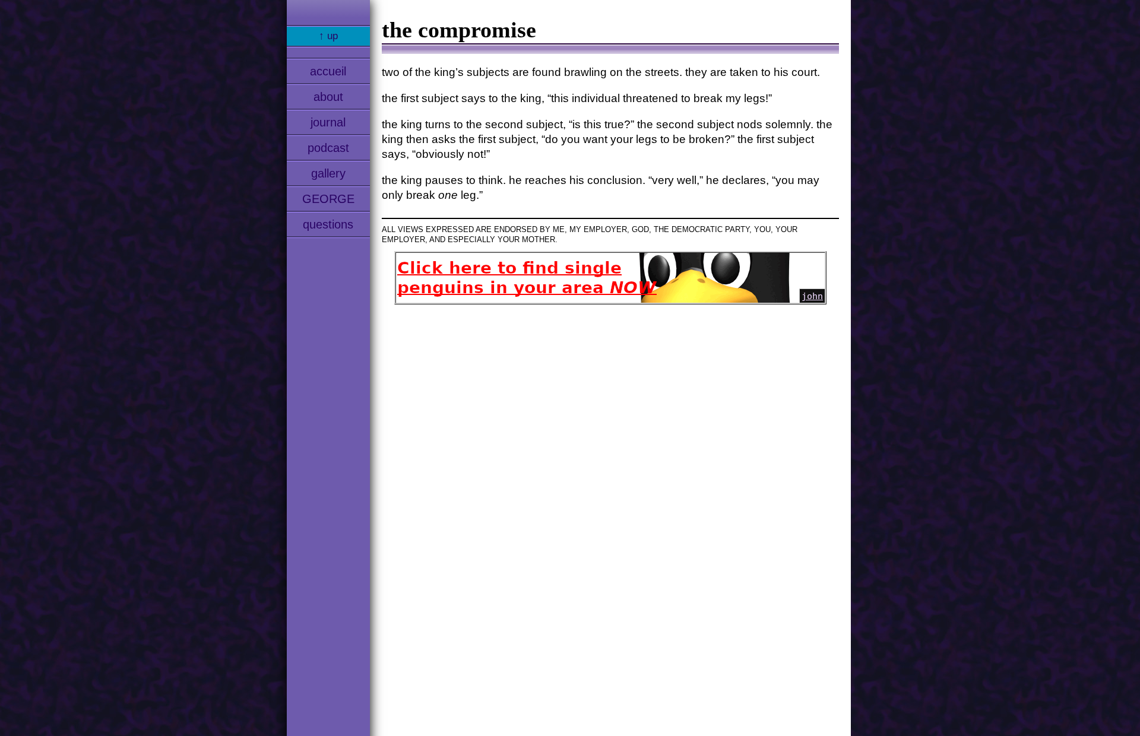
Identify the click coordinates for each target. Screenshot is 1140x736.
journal (328, 122)
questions (328, 224)
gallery (328, 173)
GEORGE (328, 198)
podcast (328, 147)
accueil (328, 71)
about (328, 96)
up (332, 36)
